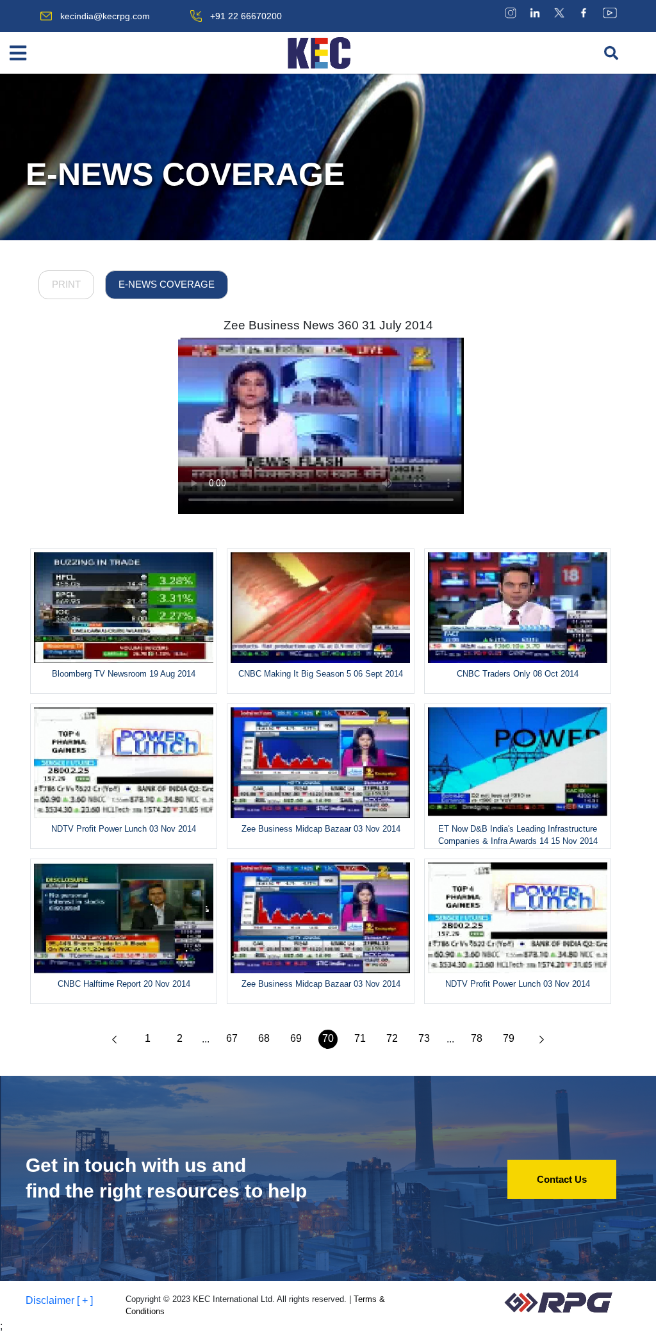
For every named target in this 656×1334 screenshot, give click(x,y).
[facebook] (583, 12)
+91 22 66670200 (246, 16)
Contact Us (562, 1179)
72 (392, 1038)
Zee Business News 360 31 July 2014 (328, 325)
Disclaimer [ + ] (59, 1300)
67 (232, 1038)
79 (508, 1038)
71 (360, 1038)
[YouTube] (610, 12)
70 (328, 1038)
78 (476, 1038)
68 (264, 1038)
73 (424, 1038)
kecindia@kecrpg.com (105, 16)
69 (296, 1038)
